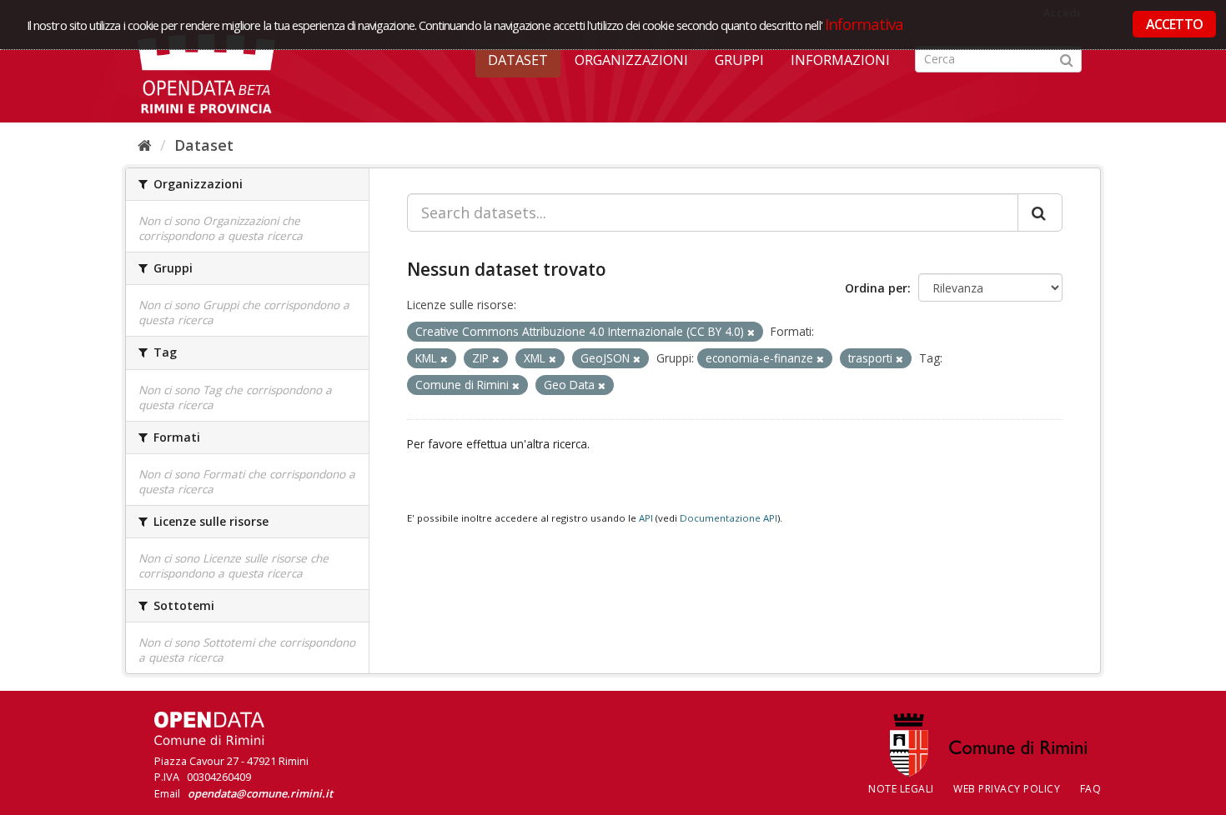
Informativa (864, 23)
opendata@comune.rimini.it (260, 793)
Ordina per (876, 288)
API (646, 518)
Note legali (901, 789)
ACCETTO (1174, 24)
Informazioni (840, 60)
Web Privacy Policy (1006, 789)
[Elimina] (751, 332)
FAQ (1091, 789)
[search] (1040, 212)
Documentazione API (728, 518)
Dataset (518, 60)
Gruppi (739, 60)
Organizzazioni (631, 60)
